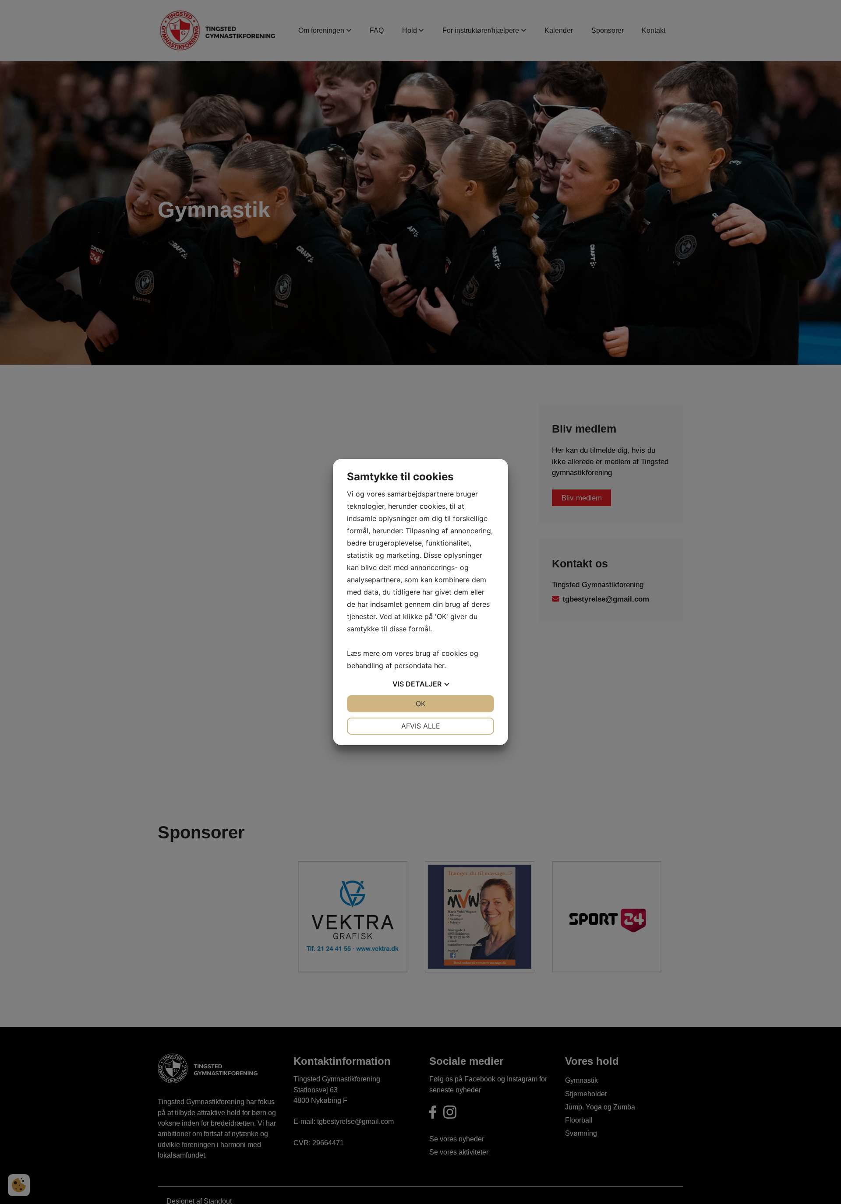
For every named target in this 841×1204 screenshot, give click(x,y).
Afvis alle (420, 726)
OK (420, 703)
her (439, 665)
